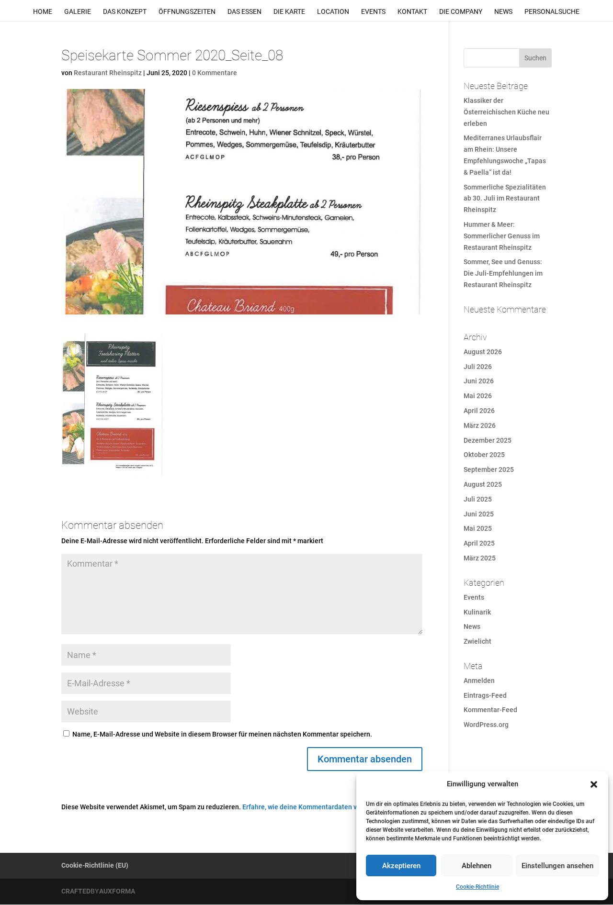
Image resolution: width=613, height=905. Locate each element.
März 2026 (480, 425)
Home (42, 11)
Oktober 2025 (484, 454)
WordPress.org (486, 724)
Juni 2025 (479, 514)
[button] (594, 784)
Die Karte (289, 11)
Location (333, 11)
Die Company (460, 11)
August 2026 (483, 352)
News (503, 11)
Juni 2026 (479, 381)
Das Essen (244, 11)
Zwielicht (477, 641)
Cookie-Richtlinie (477, 886)
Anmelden (479, 680)
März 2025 (480, 558)
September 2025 (489, 469)
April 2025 (479, 543)
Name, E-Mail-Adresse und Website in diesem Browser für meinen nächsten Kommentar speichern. (222, 734)
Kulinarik (477, 612)
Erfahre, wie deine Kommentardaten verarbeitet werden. (327, 807)
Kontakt (412, 11)
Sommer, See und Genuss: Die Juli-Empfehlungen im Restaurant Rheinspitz (503, 273)
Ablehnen (476, 865)
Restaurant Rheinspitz (108, 73)
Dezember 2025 (487, 440)
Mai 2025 (478, 528)
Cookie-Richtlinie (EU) (94, 865)
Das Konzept (125, 11)
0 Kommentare (214, 73)
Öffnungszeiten (187, 11)
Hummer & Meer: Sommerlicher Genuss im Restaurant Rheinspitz (502, 236)
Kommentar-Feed (490, 710)
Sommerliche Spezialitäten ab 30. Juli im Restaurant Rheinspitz (505, 198)
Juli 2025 (478, 499)
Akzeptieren (401, 865)
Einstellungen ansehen (557, 865)
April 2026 (479, 410)
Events (373, 11)
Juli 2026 (478, 366)
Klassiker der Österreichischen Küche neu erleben (506, 112)
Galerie (77, 11)
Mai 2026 (478, 396)
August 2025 (483, 484)
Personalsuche (551, 11)
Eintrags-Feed (485, 695)
